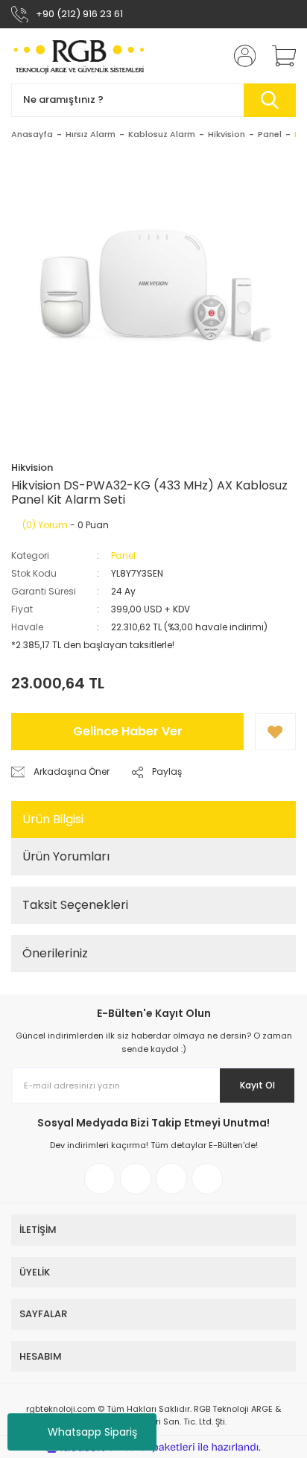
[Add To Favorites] (275, 731)
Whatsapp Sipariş (92, 1431)
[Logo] (79, 56)
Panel (123, 555)
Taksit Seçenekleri (75, 904)
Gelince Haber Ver (128, 731)
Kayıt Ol (257, 1085)
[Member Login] (240, 55)
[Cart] (279, 55)
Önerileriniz (55, 953)
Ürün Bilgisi (52, 819)
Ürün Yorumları (66, 856)
